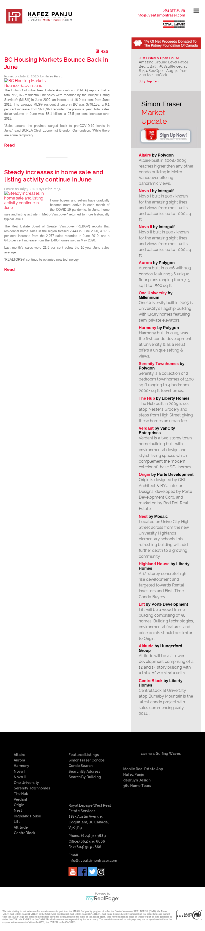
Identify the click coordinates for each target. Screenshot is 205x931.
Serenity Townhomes (159, 364)
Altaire (145, 155)
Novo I (145, 191)
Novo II (145, 227)
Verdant (146, 428)
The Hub (147, 398)
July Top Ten (148, 81)
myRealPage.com (103, 898)
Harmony (147, 328)
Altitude (146, 646)
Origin (144, 474)
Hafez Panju (133, 774)
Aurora (145, 263)
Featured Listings (83, 755)
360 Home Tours (137, 786)
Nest (143, 516)
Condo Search (80, 766)
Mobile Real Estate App (143, 769)
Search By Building (84, 777)
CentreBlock (150, 681)
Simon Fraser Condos (86, 760)
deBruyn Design (136, 780)
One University (153, 293)
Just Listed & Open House (159, 58)
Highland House (154, 564)
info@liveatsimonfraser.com (160, 15)
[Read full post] (25, 83)
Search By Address (84, 771)
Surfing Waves (168, 753)
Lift (142, 604)
